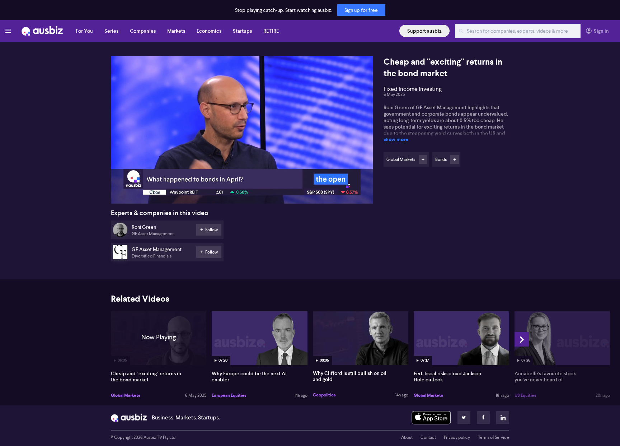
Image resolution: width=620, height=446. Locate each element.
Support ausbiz (424, 31)
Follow (423, 159)
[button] (244, 132)
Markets (176, 31)
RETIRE (271, 31)
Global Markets (125, 395)
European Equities (229, 395)
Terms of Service (493, 437)
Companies (143, 31)
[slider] (241, 178)
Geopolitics (324, 395)
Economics (209, 31)
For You (84, 31)
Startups (242, 31)
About (407, 437)
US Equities (525, 395)
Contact (428, 437)
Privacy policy (457, 437)
